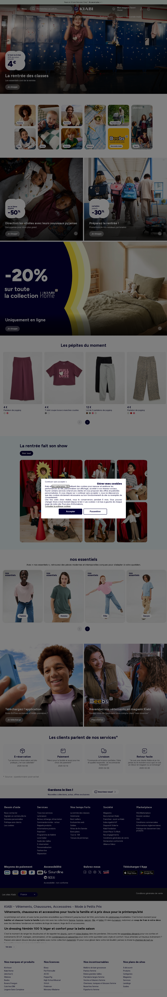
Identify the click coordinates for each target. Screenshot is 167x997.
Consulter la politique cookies (58, 506)
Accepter (70, 511)
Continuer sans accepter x (56, 482)
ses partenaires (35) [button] (60, 486)
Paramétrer (95, 511)
